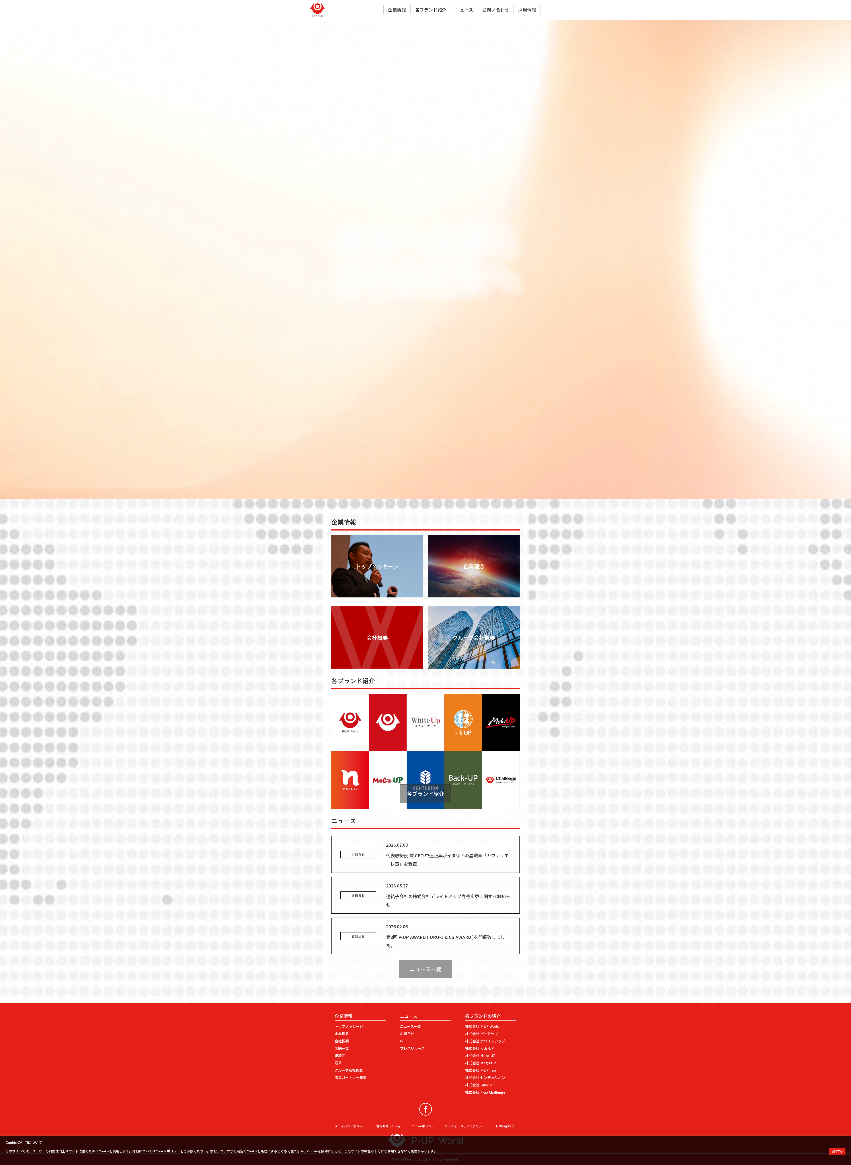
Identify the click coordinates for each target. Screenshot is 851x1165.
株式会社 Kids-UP (479, 1048)
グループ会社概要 (349, 1070)
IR (402, 1041)
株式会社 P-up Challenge (485, 1092)
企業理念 (342, 1033)
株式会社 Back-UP (480, 1084)
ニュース (464, 9)
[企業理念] (474, 594)
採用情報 (527, 9)
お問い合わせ (495, 9)
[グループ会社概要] (474, 665)
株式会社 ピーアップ (481, 1033)
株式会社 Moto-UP (480, 1055)
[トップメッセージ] (377, 594)
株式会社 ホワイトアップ (485, 1041)
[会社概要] (377, 665)
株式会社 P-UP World (482, 1026)
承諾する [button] (837, 1151)
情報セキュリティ (388, 1126)
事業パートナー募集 (351, 1077)
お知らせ (407, 1033)
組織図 (340, 1055)
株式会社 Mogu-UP (480, 1062)
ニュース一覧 (425, 969)
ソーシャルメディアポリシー (465, 1126)
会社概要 (342, 1041)
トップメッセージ (349, 1026)
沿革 (338, 1062)
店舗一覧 (342, 1048)
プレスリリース (412, 1048)
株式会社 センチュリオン (485, 1077)
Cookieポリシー (423, 1126)
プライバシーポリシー (350, 1126)
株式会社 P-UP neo (480, 1070)
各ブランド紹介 (430, 9)
